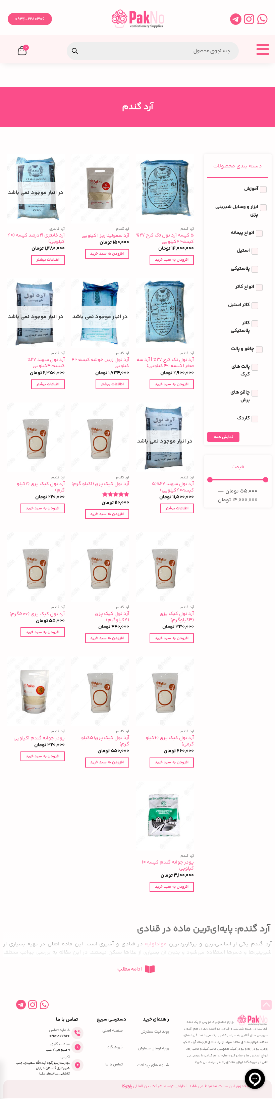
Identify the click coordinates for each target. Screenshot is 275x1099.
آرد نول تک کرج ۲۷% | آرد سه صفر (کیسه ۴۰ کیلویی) (165, 363)
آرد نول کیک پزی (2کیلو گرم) (41, 487)
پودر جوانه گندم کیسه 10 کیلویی (168, 865)
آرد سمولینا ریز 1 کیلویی (105, 236)
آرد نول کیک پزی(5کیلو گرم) (105, 741)
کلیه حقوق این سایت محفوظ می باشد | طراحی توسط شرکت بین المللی (188, 1086)
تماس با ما (114, 1065)
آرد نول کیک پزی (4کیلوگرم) (112, 617)
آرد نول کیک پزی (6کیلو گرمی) (170, 741)
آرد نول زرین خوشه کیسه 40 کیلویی (100, 363)
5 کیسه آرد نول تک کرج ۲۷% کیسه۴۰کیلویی (165, 238)
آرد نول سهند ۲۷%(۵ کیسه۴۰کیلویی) (173, 487)
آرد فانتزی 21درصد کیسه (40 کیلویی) (36, 238)
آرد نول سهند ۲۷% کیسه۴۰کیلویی (46, 363)
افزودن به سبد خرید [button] (171, 260)
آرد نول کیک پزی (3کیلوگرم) (177, 617)
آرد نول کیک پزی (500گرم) (37, 614)
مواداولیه (156, 944)
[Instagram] (249, 19)
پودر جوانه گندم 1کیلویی (39, 738)
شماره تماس (59, 1030)
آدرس (65, 1057)
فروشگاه (115, 1048)
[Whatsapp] (262, 19)
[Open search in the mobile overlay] (153, 51)
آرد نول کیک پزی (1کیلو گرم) (100, 484)
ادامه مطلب (129, 969)
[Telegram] (235, 19)
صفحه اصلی (112, 1031)
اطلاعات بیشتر (48, 260)
